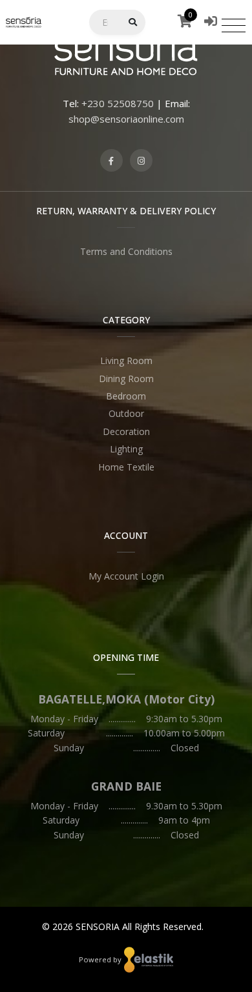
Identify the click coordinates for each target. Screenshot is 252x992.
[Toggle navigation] (233, 25)
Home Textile (126, 467)
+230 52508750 (117, 103)
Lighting (126, 449)
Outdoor (126, 413)
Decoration (126, 431)
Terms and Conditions (126, 251)
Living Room (126, 360)
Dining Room (126, 378)
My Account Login (126, 576)
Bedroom (126, 396)
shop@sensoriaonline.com (126, 118)
